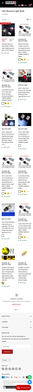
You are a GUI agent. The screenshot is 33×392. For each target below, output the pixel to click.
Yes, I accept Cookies (9, 387)
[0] (30, 5)
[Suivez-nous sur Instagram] (9, 369)
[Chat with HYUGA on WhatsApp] (30, 377)
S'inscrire (7, 351)
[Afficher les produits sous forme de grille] (27, 19)
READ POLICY (16, 304)
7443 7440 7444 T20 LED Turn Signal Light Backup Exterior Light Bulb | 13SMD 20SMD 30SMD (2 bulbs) (24, 229)
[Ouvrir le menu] (3, 3)
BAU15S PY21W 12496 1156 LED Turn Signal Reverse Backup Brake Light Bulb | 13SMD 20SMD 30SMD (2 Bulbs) (24, 50)
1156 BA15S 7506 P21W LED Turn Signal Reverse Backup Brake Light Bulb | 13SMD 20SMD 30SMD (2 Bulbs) (24, 182)
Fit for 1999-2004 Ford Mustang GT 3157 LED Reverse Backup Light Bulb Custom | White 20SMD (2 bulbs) (23, 137)
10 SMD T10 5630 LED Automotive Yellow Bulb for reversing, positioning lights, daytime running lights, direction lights (24, 274)
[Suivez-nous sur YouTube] (16, 369)
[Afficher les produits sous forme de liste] (30, 19)
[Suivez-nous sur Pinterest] (13, 369)
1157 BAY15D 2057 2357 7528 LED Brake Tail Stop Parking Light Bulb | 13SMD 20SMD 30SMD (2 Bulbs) (8, 95)
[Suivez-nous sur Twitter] (6, 369)
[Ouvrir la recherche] (16, 5)
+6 (28, 59)
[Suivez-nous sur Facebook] (3, 369)
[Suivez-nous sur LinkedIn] (19, 369)
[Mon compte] (19, 5)
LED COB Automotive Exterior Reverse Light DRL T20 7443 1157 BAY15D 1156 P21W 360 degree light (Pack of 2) (8, 227)
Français (5, 360)
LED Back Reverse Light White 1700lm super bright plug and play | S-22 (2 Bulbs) (8, 47)
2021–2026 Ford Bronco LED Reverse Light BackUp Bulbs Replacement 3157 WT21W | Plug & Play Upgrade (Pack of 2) (8, 138)
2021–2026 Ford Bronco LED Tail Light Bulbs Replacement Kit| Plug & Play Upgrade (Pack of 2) (24, 92)
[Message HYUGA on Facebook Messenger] (30, 382)
